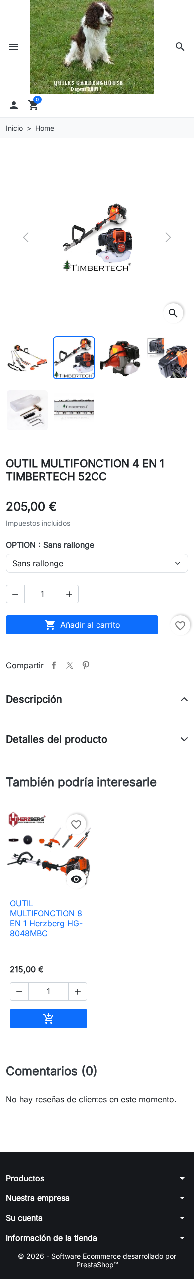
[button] (180, 47)
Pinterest (86, 665)
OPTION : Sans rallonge (50, 545)
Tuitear (70, 665)
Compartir (54, 665)
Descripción (34, 699)
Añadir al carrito (82, 625)
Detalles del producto (56, 739)
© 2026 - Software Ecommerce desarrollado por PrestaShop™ (97, 1260)
